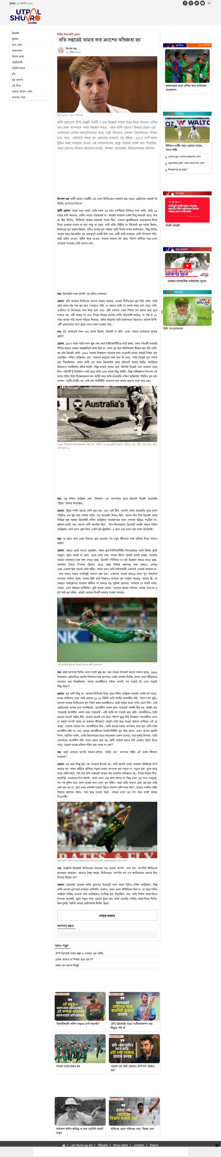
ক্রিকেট (15, 33)
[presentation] (162, 311)
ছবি (13, 74)
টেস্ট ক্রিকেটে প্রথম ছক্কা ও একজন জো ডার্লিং (79, 953)
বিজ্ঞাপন (154, 1145)
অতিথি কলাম (18, 68)
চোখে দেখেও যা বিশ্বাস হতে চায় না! (74, 959)
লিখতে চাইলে (120, 1145)
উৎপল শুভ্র (71, 48)
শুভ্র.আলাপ (17, 80)
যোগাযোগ (139, 1145)
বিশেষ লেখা (18, 56)
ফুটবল (15, 39)
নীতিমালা (103, 1145)
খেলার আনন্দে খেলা (22, 91)
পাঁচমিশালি (17, 62)
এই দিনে (16, 86)
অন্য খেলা (17, 45)
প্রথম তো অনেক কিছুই (67, 965)
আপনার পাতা (18, 97)
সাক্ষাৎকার (17, 51)
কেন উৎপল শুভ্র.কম (81, 1145)
